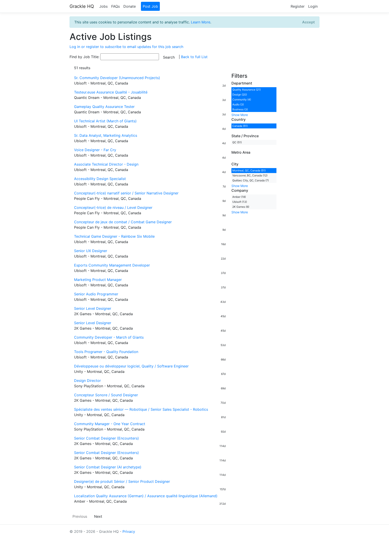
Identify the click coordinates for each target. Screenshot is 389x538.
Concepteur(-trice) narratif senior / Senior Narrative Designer (126, 193)
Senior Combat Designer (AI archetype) (107, 467)
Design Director (87, 380)
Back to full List (194, 57)
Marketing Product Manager (98, 279)
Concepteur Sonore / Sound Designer (106, 395)
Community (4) (241, 99)
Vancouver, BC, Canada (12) (249, 175)
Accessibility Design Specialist (100, 178)
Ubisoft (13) (239, 201)
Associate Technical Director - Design (106, 164)
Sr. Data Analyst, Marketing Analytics (105, 135)
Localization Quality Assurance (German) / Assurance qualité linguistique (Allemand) (145, 496)
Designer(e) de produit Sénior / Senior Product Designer (122, 481)
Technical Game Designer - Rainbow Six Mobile (114, 236)
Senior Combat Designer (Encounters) (106, 438)
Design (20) (239, 94)
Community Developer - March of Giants (109, 337)
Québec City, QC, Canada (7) (250, 180)
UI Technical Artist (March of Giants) (105, 121)
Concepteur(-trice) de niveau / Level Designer (113, 207)
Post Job (150, 6)
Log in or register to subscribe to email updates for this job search (126, 46)
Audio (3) (238, 104)
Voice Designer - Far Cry (95, 150)
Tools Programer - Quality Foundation (106, 351)
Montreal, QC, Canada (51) (249, 170)
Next (98, 516)
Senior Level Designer (93, 308)
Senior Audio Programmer (96, 294)
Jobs (103, 6)
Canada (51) (240, 126)
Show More (239, 115)
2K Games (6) (240, 206)
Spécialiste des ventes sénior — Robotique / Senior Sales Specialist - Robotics (141, 409)
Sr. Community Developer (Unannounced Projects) (117, 77)
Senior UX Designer (90, 250)
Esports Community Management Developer (112, 265)
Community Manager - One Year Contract (109, 424)
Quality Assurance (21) (246, 89)
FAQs (115, 6)
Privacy (128, 531)
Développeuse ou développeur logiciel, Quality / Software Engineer (131, 366)
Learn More (200, 22)
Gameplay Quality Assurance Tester (104, 106)
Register (298, 6)
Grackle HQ (82, 6)
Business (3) (240, 109)
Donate (129, 6)
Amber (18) (239, 196)
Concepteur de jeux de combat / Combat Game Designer (123, 222)
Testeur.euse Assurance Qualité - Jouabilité (110, 92)
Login (313, 6)
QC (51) (237, 142)
